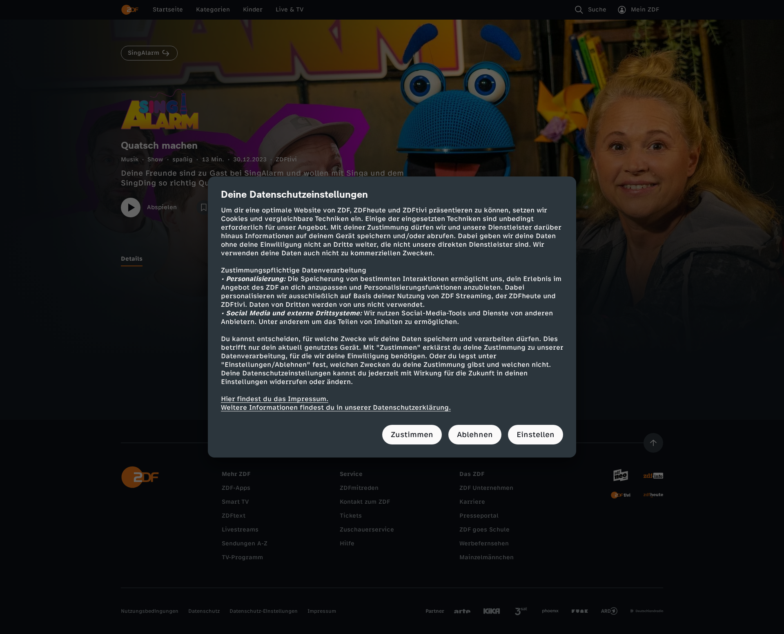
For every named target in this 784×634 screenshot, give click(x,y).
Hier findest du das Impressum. (274, 399)
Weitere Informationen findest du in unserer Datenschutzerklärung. (336, 407)
